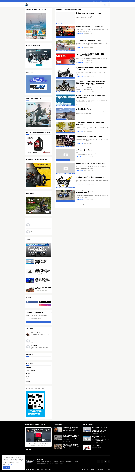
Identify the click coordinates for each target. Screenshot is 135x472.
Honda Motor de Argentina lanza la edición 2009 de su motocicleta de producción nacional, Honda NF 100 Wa (91, 83)
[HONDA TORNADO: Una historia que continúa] (30, 289)
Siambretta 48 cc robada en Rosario (89, 136)
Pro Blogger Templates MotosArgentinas (40, 469)
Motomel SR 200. (96, 445)
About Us (95, 1)
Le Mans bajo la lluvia (84, 150)
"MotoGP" (28, 367)
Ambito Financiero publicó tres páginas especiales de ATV (90, 96)
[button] (105, 5)
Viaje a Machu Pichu (83, 109)
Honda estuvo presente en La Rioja (88, 40)
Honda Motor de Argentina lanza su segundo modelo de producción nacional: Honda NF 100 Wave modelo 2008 (43, 280)
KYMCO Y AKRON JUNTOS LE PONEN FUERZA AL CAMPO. (90, 55)
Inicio (90, 1)
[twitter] (102, 461)
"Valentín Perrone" (30, 370)
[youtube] (105, 461)
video (27, 379)
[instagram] (109, 461)
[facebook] (98, 461)
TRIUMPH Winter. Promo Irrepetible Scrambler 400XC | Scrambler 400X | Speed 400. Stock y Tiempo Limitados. (42, 271)
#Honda (28, 373)
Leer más (10, 464)
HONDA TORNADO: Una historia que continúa (43, 288)
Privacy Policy (101, 1)
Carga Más (81, 205)
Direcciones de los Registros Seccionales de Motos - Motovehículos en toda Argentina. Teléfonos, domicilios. (42, 262)
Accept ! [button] (7, 467)
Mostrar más (33, 225)
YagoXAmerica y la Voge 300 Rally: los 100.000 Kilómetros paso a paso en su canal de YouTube (71, 429)
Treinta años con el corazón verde (88, 13)
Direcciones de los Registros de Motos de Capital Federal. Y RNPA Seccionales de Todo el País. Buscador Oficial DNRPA (100, 429)
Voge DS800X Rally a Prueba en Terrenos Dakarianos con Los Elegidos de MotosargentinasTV (71, 446)
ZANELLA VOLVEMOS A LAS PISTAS (89, 27)
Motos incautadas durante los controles (90, 164)
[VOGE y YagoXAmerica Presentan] (58, 437)
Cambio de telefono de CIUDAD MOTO (90, 177)
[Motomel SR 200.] (87, 447)
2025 (27, 376)
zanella (28, 381)
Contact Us (107, 1)
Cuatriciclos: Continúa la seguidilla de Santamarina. (90, 123)
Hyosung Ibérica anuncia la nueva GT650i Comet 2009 (91, 68)
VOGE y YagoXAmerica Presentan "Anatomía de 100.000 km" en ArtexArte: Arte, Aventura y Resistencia (71, 437)
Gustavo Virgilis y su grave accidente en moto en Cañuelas (91, 192)
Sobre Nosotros (90, 469)
